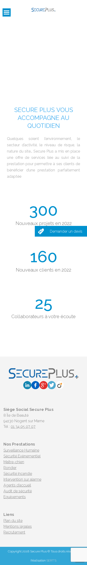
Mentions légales (17, 526)
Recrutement (14, 532)
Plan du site (13, 520)
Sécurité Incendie (17, 473)
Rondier (9, 468)
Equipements (14, 497)
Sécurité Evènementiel (22, 456)
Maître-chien (13, 462)
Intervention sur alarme (22, 479)
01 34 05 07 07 (23, 426)
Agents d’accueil (17, 485)
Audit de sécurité (17, 491)
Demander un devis (66, 231)
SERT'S (51, 560)
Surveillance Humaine (21, 450)
